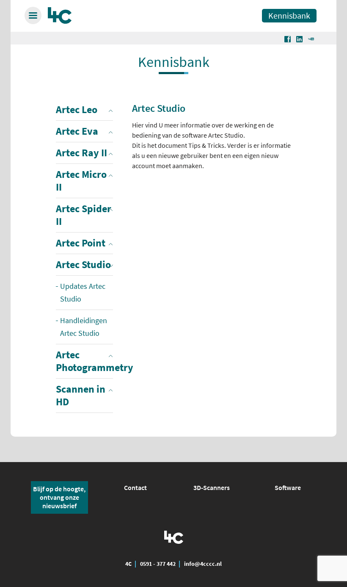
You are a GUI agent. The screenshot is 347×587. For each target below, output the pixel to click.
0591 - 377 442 (158, 564)
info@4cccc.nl (203, 564)
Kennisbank (289, 15)
